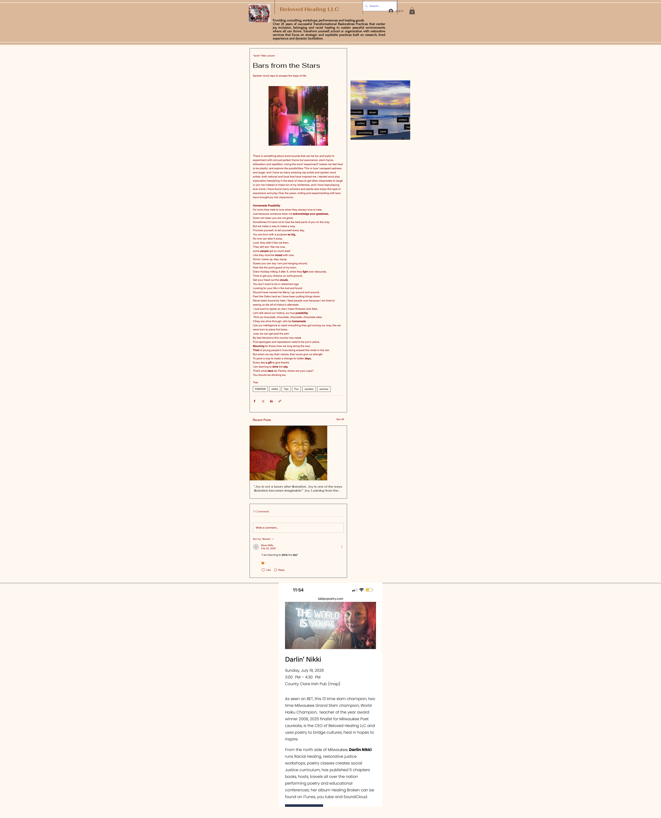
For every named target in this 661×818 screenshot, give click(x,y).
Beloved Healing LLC (308, 9)
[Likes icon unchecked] (263, 570)
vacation (309, 389)
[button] (412, 10)
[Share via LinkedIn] (271, 401)
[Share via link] (279, 401)
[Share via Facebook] (254, 401)
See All (340, 419)
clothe (274, 389)
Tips (286, 389)
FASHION (260, 389)
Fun (296, 389)
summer (323, 389)
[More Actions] (342, 547)
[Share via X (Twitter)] (263, 401)
